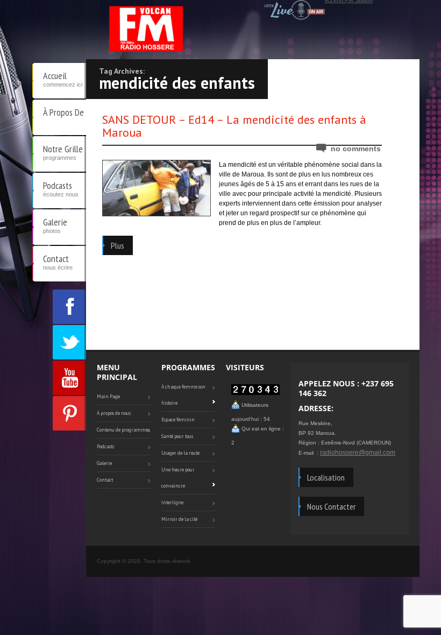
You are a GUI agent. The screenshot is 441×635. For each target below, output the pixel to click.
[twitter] (69, 342)
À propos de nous (63, 120)
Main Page (108, 396)
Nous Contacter (331, 506)
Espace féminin (178, 419)
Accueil (62, 78)
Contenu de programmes (123, 430)
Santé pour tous (177, 436)
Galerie (55, 225)
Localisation (326, 477)
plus (117, 245)
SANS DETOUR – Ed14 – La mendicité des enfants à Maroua (234, 126)
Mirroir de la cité (179, 519)
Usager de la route (180, 453)
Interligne (172, 502)
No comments (356, 148)
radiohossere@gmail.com (357, 452)
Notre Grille (63, 152)
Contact (58, 261)
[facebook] (69, 307)
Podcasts (61, 188)
